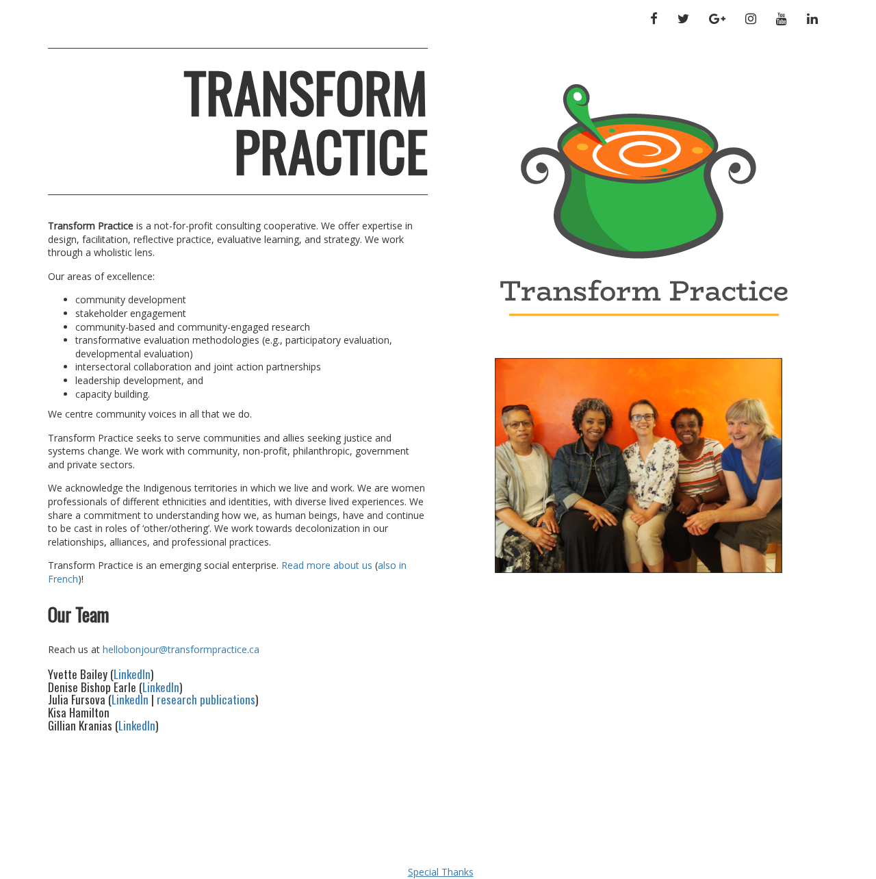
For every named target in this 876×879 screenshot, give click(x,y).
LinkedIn (132, 674)
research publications (206, 699)
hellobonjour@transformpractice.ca (181, 649)
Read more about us (326, 565)
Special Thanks (441, 871)
